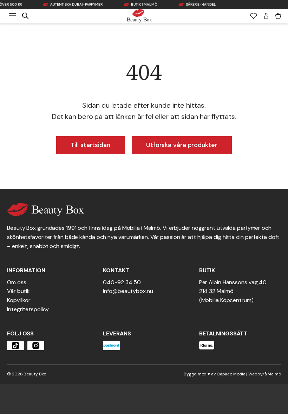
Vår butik (18, 291)
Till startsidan (90, 145)
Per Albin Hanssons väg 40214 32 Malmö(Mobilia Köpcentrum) (233, 291)
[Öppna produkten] (15, 345)
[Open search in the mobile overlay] (25, 16)
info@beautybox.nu (128, 291)
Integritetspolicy (28, 309)
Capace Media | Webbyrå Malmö (249, 374)
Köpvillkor (19, 300)
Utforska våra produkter (181, 145)
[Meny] (12, 15)
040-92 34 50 (122, 282)
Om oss (16, 282)
